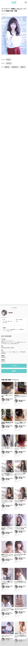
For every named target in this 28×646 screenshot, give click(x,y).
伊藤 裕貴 (10, 314)
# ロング (8, 59)
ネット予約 (14, 367)
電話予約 (14, 373)
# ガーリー (9, 63)
